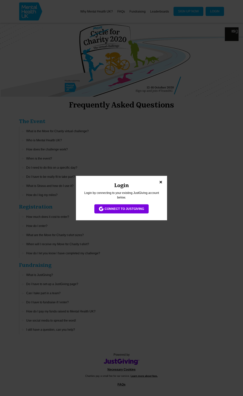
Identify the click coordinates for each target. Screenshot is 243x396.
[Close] (161, 182)
